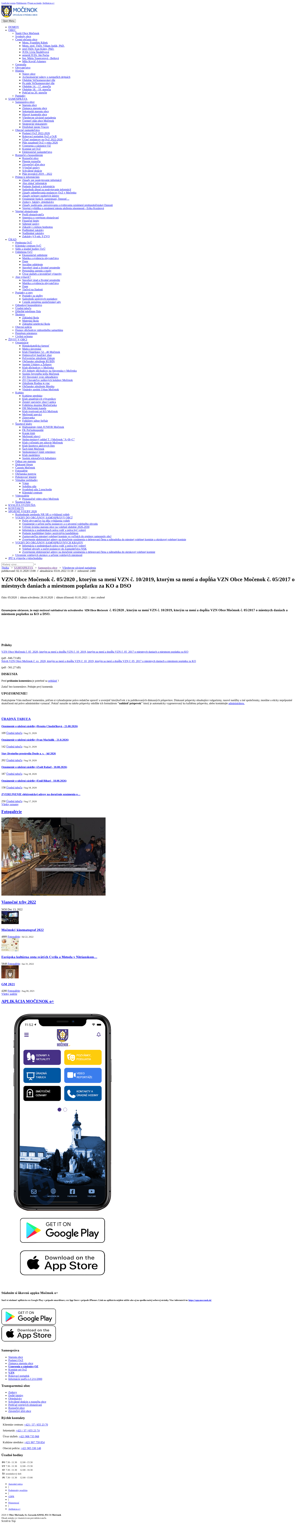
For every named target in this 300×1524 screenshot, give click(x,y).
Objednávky (15, 1398)
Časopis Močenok (25, 467)
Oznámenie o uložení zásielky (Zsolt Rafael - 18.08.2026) (34, 767)
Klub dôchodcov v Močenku (38, 367)
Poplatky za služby (32, 295)
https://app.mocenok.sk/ (200, 1300)
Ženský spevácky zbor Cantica (39, 401)
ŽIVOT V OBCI (17, 339)
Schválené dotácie (32, 170)
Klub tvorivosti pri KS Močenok (40, 411)
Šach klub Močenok (33, 448)
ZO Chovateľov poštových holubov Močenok (47, 380)
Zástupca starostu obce (34, 108)
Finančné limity (30, 220)
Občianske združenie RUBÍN (38, 361)
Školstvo (20, 314)
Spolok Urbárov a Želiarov (37, 364)
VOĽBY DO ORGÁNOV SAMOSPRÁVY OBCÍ (43, 517)
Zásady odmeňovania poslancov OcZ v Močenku (49, 192)
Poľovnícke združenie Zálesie (38, 358)
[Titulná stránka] (20, 17)
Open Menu (8, 21)
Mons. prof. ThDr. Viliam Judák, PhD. (43, 45)
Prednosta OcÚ (23, 242)
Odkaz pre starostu (25, 461)
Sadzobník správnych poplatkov (39, 298)
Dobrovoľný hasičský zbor (37, 355)
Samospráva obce (25, 102)
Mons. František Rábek (35, 42)
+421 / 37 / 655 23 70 (36, 1424)
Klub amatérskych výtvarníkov (39, 398)
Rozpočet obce (30, 158)
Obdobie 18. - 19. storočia (36, 89)
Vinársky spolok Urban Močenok (40, 389)
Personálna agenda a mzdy (36, 270)
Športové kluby (23, 423)
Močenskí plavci (31, 436)
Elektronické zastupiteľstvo (37, 152)
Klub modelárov (31, 455)
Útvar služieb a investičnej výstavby (42, 273)
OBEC (12, 30)
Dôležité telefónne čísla (28, 311)
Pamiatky (20, 95)
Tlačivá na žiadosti (32, 289)
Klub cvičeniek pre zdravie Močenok (42, 442)
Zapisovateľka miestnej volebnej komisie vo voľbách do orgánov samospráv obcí (66, 536)
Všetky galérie (9, 993)
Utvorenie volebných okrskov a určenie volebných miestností (48, 555)
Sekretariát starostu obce (35, 111)
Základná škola (30, 317)
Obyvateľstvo (22, 67)
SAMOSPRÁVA (17, 98)
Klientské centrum (32, 492)
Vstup (25, 483)
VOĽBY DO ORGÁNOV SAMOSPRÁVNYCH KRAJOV (49, 542)
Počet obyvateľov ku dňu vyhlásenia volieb (46, 520)
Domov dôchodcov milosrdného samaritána (39, 330)
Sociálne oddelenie (32, 264)
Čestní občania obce (26, 39)
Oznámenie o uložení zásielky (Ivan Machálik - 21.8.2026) (35, 739)
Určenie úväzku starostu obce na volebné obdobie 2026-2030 (55, 526)
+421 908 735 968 (29, 1436)
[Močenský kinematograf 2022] (10, 923)
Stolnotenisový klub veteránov (39, 451)
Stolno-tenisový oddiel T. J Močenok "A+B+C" (48, 439)
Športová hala (22, 501)
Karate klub (28, 433)
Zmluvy (12, 1392)
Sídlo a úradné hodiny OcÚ (30, 248)
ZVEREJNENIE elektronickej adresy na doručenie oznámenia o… (40, 794)
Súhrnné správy (30, 223)
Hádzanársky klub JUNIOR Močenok (43, 426)
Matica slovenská (31, 348)
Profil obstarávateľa (33, 214)
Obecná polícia (23, 326)
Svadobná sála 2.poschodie (37, 489)
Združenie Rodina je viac (36, 383)
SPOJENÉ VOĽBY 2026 (22, 511)
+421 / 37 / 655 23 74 (28, 1430)
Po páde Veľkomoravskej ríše (38, 83)
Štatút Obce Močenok (27, 33)
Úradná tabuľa (23, 308)
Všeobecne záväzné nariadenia (39, 117)
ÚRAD (12, 239)
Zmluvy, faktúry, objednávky (38, 202)
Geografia (20, 64)
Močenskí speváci (32, 414)
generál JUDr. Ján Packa (35, 55)
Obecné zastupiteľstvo (27, 130)
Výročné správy (31, 167)
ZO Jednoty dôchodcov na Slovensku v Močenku (49, 370)
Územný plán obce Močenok (38, 120)
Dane (25, 261)
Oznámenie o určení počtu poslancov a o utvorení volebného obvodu (60, 523)
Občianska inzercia (25, 473)
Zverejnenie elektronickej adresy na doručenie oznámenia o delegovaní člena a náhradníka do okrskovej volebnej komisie (88, 551)
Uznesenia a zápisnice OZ (36, 145)
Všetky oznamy (10, 804)
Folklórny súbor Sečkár (35, 420)
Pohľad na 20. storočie (34, 92)
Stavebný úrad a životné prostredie (41, 267)
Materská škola (30, 320)
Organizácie (21, 342)
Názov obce (28, 73)
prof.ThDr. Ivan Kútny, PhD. (38, 48)
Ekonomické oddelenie (34, 255)
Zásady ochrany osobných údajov (40, 195)
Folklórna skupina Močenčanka (39, 405)
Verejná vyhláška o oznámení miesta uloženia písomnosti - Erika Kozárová (63, 208)
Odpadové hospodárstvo (28, 305)
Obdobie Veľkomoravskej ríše (38, 80)
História (19, 70)
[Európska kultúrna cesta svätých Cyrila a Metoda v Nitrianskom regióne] (10, 950)
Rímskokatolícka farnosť (35, 345)
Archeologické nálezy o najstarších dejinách (46, 77)
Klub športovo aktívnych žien (38, 445)
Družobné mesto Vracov (35, 127)
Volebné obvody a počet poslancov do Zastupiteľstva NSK (54, 548)
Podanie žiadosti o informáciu (38, 186)
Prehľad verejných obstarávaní (25, 1404)
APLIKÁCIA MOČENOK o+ (27, 1001)
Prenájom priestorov (26, 333)
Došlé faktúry (15, 1395)
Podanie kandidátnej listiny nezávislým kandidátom (50, 533)
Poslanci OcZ (15, 1360)
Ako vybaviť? (23, 276)
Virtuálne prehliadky (26, 480)
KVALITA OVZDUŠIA (22, 505)
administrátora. (236, 703)
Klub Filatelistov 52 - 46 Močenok (41, 351)
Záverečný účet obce (33, 164)
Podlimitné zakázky (33, 230)
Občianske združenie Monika (38, 386)
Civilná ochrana (24, 336)
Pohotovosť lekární (25, 476)
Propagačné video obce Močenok (40, 498)
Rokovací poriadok (18, 1375)
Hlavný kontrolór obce (34, 114)
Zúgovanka (28, 417)
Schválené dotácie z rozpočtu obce (27, 1401)
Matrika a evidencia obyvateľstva (40, 258)
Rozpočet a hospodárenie (29, 155)
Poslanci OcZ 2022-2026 (36, 133)
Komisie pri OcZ (31, 148)
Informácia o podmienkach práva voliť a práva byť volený (54, 530)
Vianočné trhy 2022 (18, 902)
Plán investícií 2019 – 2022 (37, 173)
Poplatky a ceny (24, 292)
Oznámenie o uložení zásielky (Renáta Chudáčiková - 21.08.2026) (39, 726)
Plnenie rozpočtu (31, 161)
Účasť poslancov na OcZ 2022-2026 (42, 139)
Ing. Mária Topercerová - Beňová (40, 58)
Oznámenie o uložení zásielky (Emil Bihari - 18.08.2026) (33, 780)
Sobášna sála (29, 486)
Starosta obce (29, 105)
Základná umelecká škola (36, 323)
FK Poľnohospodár (33, 430)
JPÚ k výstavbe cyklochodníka (25, 558)
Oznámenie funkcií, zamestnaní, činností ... (45, 198)
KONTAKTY (16, 508)
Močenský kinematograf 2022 (22, 930)
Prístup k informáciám (27, 177)
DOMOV (13, 27)
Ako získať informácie (34, 183)
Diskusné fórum (24, 464)
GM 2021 (8, 984)
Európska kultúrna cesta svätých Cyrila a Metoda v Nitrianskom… (49, 957)
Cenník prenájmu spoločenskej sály (41, 301)
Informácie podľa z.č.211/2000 (25, 1378)
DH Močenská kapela (34, 408)
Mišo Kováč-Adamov (34, 61)
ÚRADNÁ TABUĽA (16, 719)
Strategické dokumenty (34, 123)
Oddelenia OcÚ (24, 251)
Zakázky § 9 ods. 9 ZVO (36, 236)
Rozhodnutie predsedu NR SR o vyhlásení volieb (42, 514)
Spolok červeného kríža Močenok (40, 373)
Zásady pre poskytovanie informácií (41, 180)
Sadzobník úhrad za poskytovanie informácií (46, 189)
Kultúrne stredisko (32, 395)
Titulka (5, 567)
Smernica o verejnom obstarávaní (40, 217)
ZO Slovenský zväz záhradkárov (40, 376)
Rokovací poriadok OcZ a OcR (39, 136)
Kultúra (19, 392)
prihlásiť (52, 680)
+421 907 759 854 (34, 1442)
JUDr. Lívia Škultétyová (35, 52)
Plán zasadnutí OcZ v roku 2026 (40, 142)
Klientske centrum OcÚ (28, 245)
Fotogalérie (21, 470)
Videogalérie (22, 495)
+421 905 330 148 (31, 1448)
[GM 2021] (10, 977)
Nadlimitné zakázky (33, 233)
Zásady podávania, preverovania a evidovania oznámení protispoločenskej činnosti (67, 205)
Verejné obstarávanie (26, 211)
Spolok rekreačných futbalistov (39, 458)
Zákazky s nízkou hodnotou (37, 227)
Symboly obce (23, 36)
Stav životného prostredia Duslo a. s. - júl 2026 (28, 753)
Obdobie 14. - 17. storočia (36, 86)
